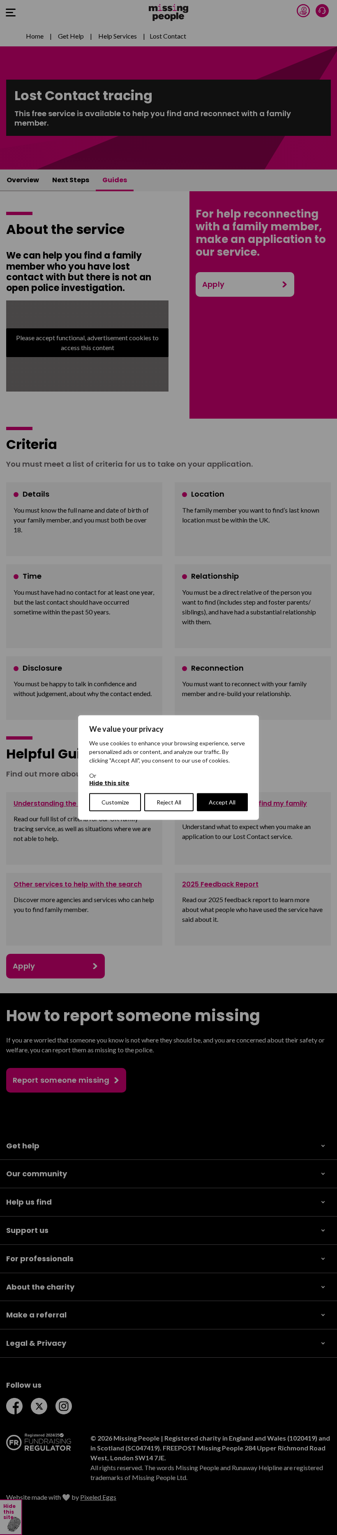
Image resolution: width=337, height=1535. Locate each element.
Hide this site (109, 783)
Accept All (222, 801)
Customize (115, 801)
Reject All (169, 801)
